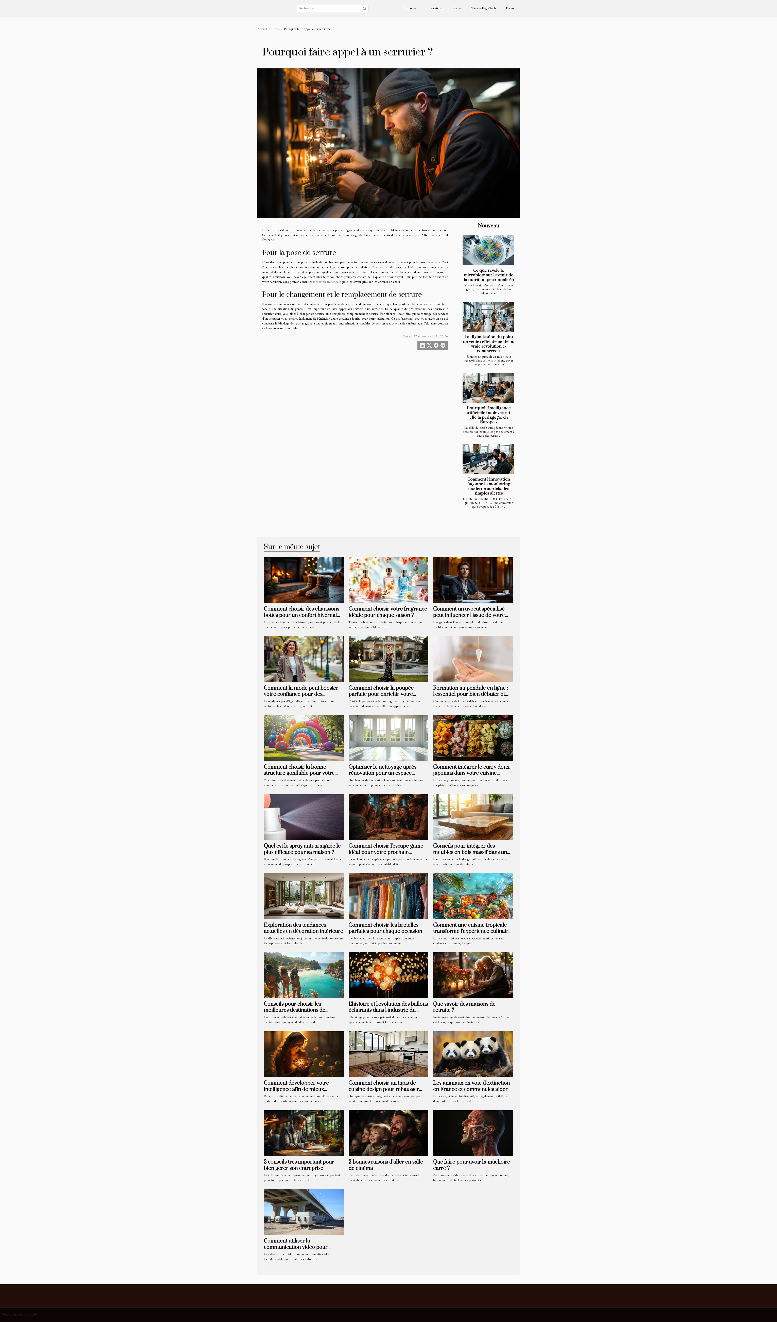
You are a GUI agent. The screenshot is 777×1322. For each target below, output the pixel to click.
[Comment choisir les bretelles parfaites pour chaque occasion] (389, 896)
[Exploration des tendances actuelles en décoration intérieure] (304, 896)
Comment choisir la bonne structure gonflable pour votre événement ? (299, 773)
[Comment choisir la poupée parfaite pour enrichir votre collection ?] (389, 659)
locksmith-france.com (327, 282)
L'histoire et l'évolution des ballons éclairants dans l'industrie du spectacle (388, 1010)
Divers (510, 8)
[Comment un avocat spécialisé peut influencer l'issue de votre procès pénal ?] (473, 580)
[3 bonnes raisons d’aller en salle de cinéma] (389, 1133)
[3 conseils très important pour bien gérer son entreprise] (304, 1133)
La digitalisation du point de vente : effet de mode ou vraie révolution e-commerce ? (489, 344)
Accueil (262, 29)
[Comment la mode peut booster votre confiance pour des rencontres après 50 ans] (304, 659)
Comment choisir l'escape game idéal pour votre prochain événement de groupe (386, 852)
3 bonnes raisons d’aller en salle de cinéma (386, 1165)
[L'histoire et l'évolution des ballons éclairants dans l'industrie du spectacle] (389, 975)
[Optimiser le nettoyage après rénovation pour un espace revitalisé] (389, 738)
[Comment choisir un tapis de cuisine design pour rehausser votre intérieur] (389, 1054)
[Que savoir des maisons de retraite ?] (473, 975)
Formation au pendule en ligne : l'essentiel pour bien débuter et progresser (470, 694)
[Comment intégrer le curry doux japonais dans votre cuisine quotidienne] (473, 738)
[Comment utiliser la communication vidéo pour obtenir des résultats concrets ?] (304, 1212)
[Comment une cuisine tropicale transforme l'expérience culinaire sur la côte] (473, 896)
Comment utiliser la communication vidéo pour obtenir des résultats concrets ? (300, 1247)
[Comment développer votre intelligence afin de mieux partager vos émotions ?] (304, 1054)
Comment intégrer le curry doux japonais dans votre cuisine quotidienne (471, 773)
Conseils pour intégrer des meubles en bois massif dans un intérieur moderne (470, 852)
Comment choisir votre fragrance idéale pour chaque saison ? (388, 612)
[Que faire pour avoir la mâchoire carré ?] (473, 1133)
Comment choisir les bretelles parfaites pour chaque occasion (385, 928)
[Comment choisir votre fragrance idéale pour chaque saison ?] (389, 580)
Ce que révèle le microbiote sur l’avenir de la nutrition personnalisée (489, 275)
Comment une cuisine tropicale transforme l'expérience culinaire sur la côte (472, 931)
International (435, 8)
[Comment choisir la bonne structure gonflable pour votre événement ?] (304, 738)
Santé (457, 8)
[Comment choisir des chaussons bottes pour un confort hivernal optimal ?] (304, 580)
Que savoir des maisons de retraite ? (464, 1007)
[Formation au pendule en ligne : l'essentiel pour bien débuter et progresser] (473, 659)
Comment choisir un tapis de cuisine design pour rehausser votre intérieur (384, 1089)
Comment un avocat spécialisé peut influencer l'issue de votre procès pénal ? (469, 615)
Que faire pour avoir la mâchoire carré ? (471, 1165)
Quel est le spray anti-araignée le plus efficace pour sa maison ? (302, 849)
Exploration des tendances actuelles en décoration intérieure (303, 928)
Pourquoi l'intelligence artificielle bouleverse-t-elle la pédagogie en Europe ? (489, 415)
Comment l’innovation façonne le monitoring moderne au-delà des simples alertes (488, 486)
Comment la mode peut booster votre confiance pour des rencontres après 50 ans (301, 694)
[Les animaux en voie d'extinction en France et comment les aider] (473, 1054)
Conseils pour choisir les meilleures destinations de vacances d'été (294, 1010)
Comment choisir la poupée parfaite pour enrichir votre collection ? (381, 694)
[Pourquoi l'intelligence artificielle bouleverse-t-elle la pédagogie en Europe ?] (488, 388)
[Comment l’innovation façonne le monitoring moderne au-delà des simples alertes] (488, 459)
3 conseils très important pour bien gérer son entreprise (299, 1165)
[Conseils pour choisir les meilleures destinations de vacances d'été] (304, 975)
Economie (410, 8)
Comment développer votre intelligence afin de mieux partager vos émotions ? (296, 1089)
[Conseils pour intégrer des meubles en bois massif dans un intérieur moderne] (473, 817)
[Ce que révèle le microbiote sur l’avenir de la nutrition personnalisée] (488, 250)
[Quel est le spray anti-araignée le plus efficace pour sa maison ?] (304, 817)
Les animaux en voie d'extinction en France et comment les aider (471, 1086)
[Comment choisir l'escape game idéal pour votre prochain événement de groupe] (389, 817)
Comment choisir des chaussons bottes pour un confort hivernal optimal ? (301, 615)
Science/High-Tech (483, 8)
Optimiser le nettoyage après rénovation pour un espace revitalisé (382, 773)
